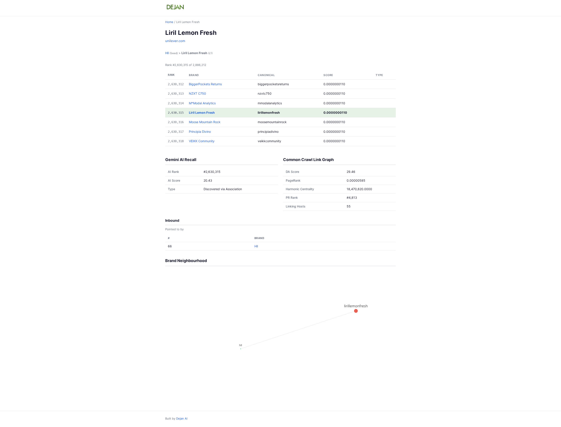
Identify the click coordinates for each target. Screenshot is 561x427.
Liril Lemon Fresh (202, 112)
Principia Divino (200, 131)
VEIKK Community (202, 141)
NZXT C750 (197, 93)
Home (169, 22)
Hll (167, 53)
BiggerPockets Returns (205, 84)
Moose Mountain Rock (204, 122)
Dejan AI (181, 418)
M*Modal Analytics (202, 103)
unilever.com (175, 41)
